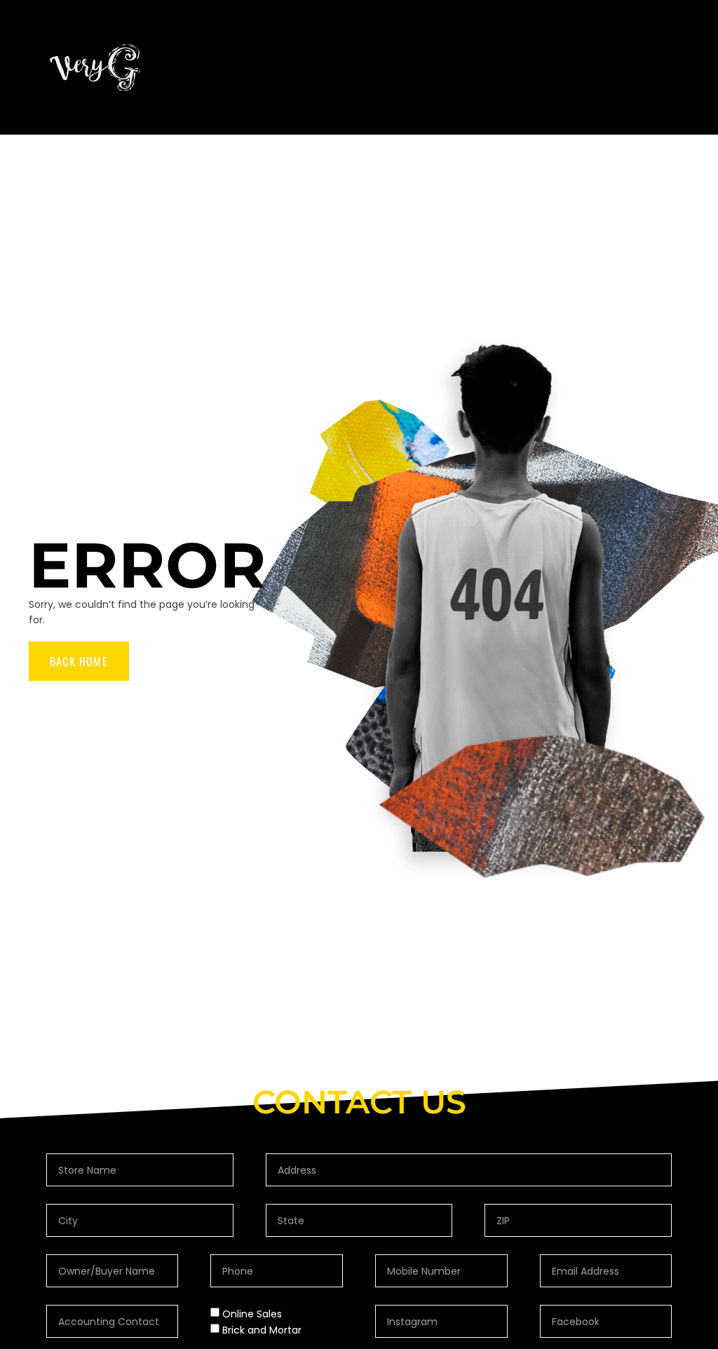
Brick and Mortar (262, 1330)
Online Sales (252, 1314)
